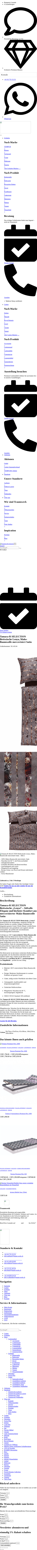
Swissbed (7, 1474)
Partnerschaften (13, 1406)
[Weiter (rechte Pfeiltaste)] (3, 1549)
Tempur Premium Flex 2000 (18, 1051)
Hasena (6, 1457)
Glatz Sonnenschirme (11, 1434)
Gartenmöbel (12, 1339)
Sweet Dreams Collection (12, 1472)
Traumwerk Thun (14, 1395)
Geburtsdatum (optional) (8, 1543)
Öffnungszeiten (13, 1403)
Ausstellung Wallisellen (20, 1386)
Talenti (6, 1443)
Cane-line (7, 1424)
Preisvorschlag (5, 1521)
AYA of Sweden (9, 1448)
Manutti (6, 1435)
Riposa (6, 1465)
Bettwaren (15, 1357)
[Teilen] (5, 1547)
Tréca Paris (7, 1479)
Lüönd (6, 1461)
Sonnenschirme (17, 1352)
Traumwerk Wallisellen (15, 1397)
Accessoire (15, 1341)
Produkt (3, 1519)
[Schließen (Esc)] (7, 1547)
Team (10, 1410)
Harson (6, 1455)
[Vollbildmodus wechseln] (3, 1547)
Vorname (3, 1493)
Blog (9, 1414)
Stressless (11, 1373)
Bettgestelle (16, 1355)
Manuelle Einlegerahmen (7, 1108)
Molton (14, 1368)
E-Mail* (3, 1541)
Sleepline (7, 1466)
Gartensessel (16, 1342)
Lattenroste (27, 1047)
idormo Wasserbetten (11, 1459)
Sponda (6, 1468)
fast (5, 1428)
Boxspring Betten (18, 1359)
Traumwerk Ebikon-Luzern (17, 1393)
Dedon (26, 1223)
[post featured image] (10, 1044)
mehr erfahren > (5, 1226)
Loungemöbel (16, 1348)
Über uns (7, 497)
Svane (6, 1470)
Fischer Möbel (8, 1430)
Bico (5, 1452)
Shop (6, 1337)
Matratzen (15, 1366)
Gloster (6, 1432)
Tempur (34, 1047)
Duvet (14, 1361)
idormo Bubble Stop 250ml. (18, 1192)
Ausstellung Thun (18, 1384)
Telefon (2, 1497)
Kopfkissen (16, 1363)
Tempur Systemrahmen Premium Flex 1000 (18, 1113)
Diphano (7, 1426)
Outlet (10, 1377)
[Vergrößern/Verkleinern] (1, 1547)
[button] (2, 546)
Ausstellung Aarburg (19, 1381)
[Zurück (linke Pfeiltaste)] (1, 1549)
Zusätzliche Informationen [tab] (12, 896)
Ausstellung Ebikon (18, 1383)
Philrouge (7, 1463)
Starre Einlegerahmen (23, 1168)
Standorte (7, 474)
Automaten (3, 1047)
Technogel (7, 1475)
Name (2, 1495)
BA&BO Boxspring (10, 1450)
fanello (6, 1454)
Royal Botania (8, 1441)
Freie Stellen (12, 1412)
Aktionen (7, 455)
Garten (6, 304)
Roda (6, 1437)
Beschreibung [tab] (8, 894)
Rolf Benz (7, 1439)
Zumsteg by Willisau (10, 1444)
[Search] (20, 548)
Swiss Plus (11, 1375)
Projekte (11, 1408)
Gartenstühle (16, 1344)
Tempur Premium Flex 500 (18, 1174)
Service (10, 1404)
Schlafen (7, 138)
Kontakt (10, 1401)
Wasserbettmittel (11, 1188)
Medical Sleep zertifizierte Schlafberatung (17, 1446)
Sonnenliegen (16, 1350)
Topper (14, 1370)
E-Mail (2, 1517)
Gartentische (16, 1346)
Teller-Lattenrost (12, 1047)
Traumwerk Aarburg (14, 1392)
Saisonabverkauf (17, 1379)
